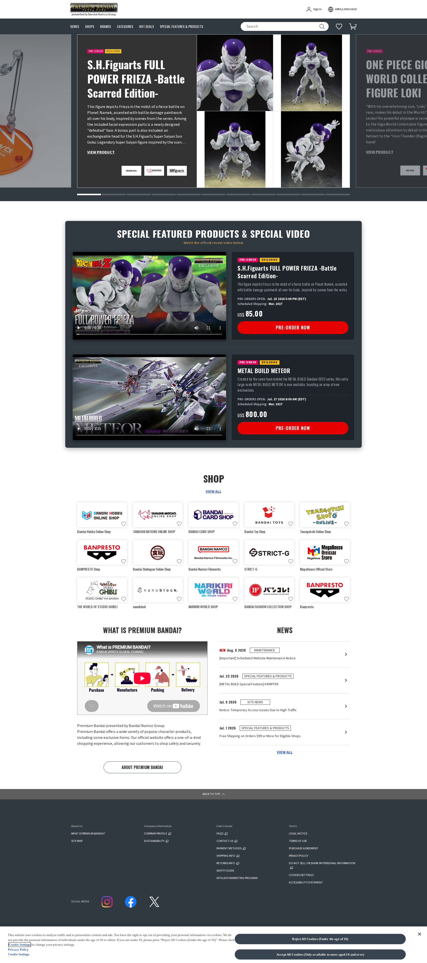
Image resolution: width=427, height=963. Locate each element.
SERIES (74, 26)
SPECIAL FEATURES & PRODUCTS (181, 26)
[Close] (419, 934)
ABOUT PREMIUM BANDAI (142, 767)
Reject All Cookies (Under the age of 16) (320, 939)
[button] (89, 194)
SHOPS (89, 26)
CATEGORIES (125, 26)
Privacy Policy (18, 949)
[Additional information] (339, 26)
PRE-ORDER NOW (293, 327)
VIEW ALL (213, 491)
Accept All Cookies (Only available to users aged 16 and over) (320, 954)
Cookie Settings (19, 944)
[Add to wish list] (123, 523)
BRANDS (105, 26)
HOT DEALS (146, 26)
